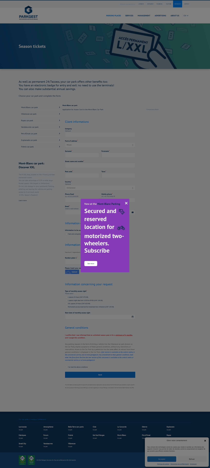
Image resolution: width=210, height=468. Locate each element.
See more (90, 263)
